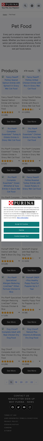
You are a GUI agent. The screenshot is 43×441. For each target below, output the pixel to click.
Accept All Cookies (21, 224)
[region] (21, 220)
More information (22, 218)
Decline (21, 230)
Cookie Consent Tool (21, 236)
